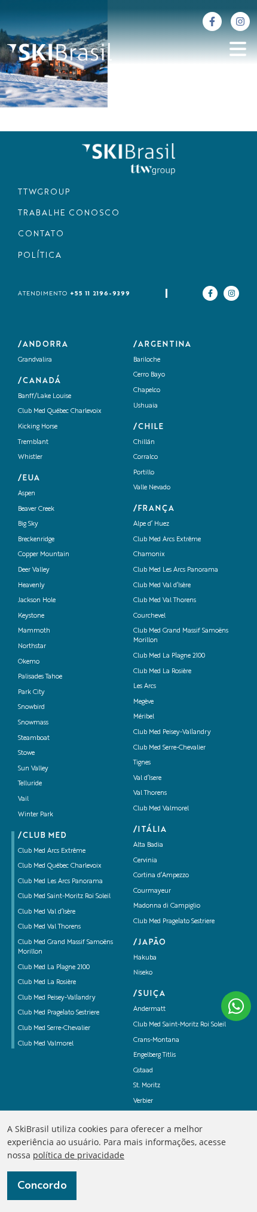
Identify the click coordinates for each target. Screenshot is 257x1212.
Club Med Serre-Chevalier (54, 1028)
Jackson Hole (37, 600)
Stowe (26, 753)
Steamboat (34, 738)
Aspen (26, 494)
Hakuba (145, 958)
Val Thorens (150, 793)
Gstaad (143, 1071)
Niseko (142, 973)
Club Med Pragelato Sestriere (58, 1013)
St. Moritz (146, 1086)
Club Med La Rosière (47, 982)
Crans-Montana (156, 1040)
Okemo (28, 662)
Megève (143, 702)
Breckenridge (36, 539)
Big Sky (28, 524)
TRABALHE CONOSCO (69, 213)
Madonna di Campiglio (166, 906)
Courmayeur (152, 891)
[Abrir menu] (238, 49)
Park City (31, 692)
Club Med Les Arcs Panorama (60, 881)
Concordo (42, 1185)
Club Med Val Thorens (49, 927)
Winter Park (35, 815)
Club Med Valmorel (46, 1044)
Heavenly (31, 585)
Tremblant (33, 442)
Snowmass (33, 723)
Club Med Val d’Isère (46, 912)
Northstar (32, 646)
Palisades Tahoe (40, 677)
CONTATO (41, 234)
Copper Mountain (43, 554)
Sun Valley (33, 769)
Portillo (143, 473)
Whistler (30, 457)
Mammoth (34, 631)
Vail (23, 799)
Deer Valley (34, 570)
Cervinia (145, 861)
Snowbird (31, 707)
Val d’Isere (147, 778)
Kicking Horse (37, 427)
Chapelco (146, 390)
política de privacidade (78, 1155)
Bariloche (146, 360)
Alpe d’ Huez (151, 524)
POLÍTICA (40, 256)
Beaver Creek (36, 509)
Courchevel (149, 616)
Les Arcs (144, 686)
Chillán (144, 442)
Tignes (142, 763)
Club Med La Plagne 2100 (54, 967)
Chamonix (149, 554)
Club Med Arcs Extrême (51, 851)
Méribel (143, 717)
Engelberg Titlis (154, 1055)
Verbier (143, 1101)
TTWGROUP (44, 192)
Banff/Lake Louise (44, 396)
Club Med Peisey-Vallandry (57, 998)
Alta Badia (148, 845)
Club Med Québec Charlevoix (60, 411)
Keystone (31, 616)
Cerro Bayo (149, 375)
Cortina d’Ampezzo (161, 875)
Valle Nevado (151, 488)
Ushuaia (145, 406)
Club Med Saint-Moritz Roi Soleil (64, 896)
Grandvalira (35, 360)
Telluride (30, 784)
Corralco (145, 457)
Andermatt (149, 1009)
